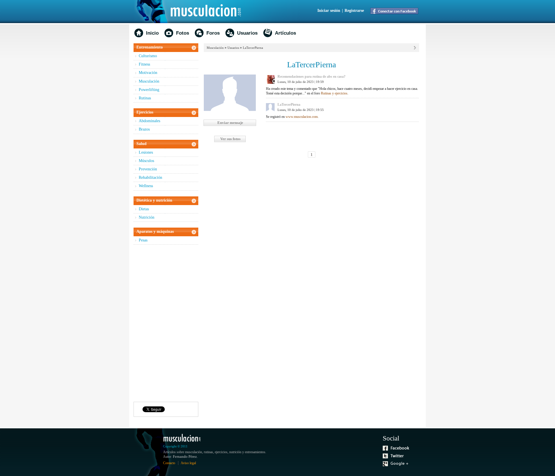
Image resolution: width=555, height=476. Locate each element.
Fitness (144, 64)
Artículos (285, 33)
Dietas (144, 209)
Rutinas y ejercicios (334, 93)
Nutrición (146, 217)
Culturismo (148, 56)
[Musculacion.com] (191, 11)
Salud (141, 144)
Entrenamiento (149, 47)
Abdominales (149, 121)
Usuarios (247, 33)
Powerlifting (149, 90)
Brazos (144, 129)
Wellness (146, 186)
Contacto (169, 463)
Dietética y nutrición (154, 200)
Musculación (149, 81)
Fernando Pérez (185, 456)
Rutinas (145, 98)
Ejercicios (144, 112)
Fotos (182, 33)
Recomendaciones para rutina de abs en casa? (311, 77)
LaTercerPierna (253, 47)
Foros (213, 33)
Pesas (143, 240)
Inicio (152, 33)
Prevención (148, 169)
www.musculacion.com (302, 117)
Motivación (148, 72)
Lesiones (146, 152)
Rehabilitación (150, 177)
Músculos (146, 161)
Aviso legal (188, 463)
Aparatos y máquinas (155, 231)
